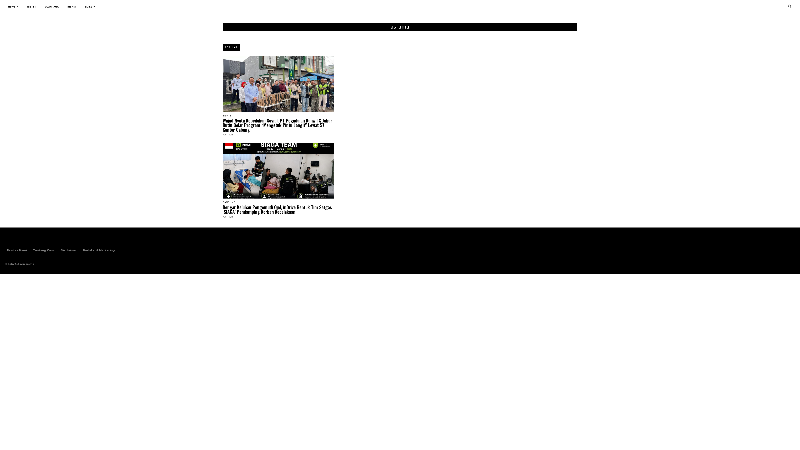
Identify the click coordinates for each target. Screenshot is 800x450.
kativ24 (228, 134)
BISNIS (227, 116)
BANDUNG (229, 202)
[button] (790, 7)
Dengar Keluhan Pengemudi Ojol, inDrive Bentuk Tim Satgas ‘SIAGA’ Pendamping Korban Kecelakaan (277, 209)
